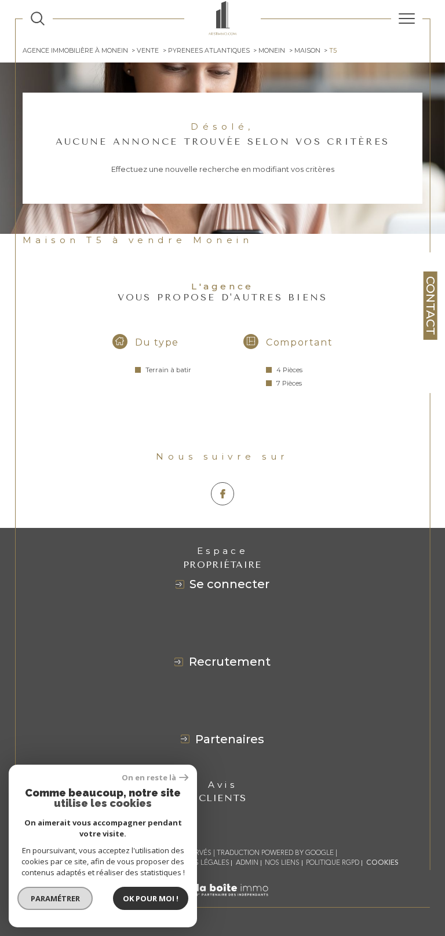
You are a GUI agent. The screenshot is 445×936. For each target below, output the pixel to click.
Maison (307, 50)
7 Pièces (289, 383)
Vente (148, 50)
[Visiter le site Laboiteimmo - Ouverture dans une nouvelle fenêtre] (222, 901)
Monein (271, 50)
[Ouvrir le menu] (406, 18)
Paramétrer (55, 898)
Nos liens (282, 862)
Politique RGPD (332, 862)
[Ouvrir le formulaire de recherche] (37, 18)
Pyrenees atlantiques (209, 50)
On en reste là (149, 777)
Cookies (382, 863)
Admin (247, 862)
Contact (430, 305)
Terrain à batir (168, 370)
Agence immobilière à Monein (75, 50)
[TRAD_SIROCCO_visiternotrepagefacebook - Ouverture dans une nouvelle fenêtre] (222, 493)
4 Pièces (289, 370)
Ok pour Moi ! (150, 898)
